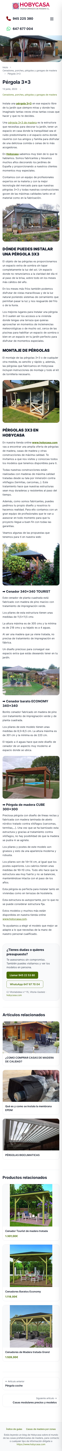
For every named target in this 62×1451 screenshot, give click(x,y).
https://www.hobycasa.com (31, 1444)
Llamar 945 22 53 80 (22, 975)
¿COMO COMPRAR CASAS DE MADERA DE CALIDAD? (29, 1059)
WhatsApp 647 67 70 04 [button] (25, 984)
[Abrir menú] (52, 19)
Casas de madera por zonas (41, 1429)
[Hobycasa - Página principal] (31, 6)
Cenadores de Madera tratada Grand (27, 1352)
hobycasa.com (14, 995)
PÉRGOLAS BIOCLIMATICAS (22, 1155)
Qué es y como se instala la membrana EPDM (28, 1108)
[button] (25, 28)
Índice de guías (14, 1429)
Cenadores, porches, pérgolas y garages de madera (30, 94)
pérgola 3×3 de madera (22, 122)
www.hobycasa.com (45, 442)
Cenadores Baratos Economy (23, 1291)
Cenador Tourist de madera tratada (26, 1231)
